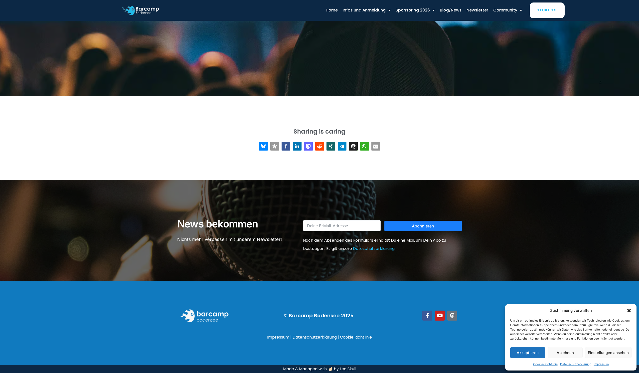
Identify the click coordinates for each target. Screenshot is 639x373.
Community (505, 10)
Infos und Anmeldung (364, 10)
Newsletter (477, 10)
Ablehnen (565, 352)
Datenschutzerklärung (575, 364)
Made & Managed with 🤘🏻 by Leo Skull (319, 369)
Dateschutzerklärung (374, 248)
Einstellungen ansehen (608, 352)
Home (332, 10)
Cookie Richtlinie (356, 337)
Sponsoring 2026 (413, 10)
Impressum (601, 364)
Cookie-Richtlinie (545, 364)
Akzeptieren (528, 352)
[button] (629, 310)
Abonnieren (423, 225)
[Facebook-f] (427, 316)
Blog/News (451, 10)
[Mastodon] (452, 316)
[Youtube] (440, 316)
